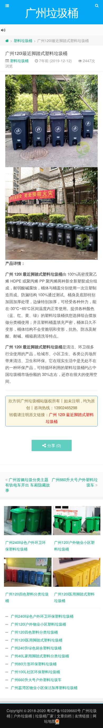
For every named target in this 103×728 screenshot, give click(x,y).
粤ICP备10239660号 (64, 710)
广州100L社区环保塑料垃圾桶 (35, 671)
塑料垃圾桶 (23, 40)
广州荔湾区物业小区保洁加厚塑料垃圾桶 (44, 687)
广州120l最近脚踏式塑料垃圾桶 (36, 53)
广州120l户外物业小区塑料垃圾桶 (38, 624)
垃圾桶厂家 (44, 715)
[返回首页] (7, 40)
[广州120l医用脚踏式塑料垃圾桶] (77, 571)
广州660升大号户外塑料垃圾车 (75, 482)
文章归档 (64, 715)
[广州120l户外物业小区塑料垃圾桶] (77, 520)
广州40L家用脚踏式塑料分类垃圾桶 (40, 655)
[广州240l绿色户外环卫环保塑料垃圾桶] (28, 520)
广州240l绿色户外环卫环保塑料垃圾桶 (42, 616)
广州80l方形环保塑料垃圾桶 (34, 663)
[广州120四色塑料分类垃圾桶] (28, 571)
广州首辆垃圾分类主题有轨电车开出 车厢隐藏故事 (27, 485)
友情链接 (82, 715)
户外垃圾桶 (22, 715)
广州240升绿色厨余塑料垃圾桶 (36, 647)
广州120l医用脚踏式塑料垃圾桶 (36, 640)
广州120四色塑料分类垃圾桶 (34, 632)
